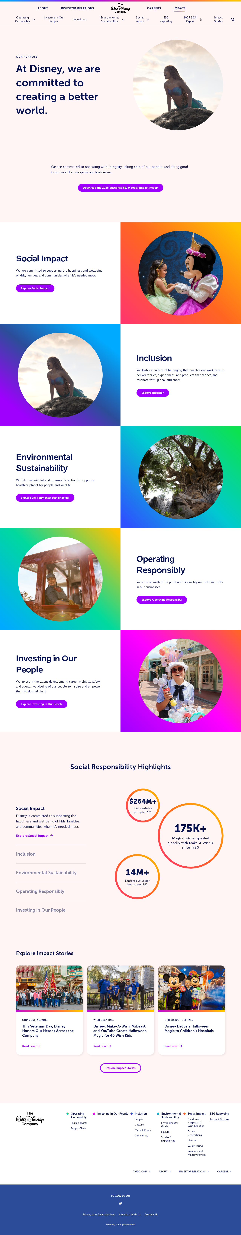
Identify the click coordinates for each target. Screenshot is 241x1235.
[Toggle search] (233, 19)
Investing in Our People (112, 1113)
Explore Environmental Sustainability (45, 497)
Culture (139, 1124)
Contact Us (151, 1214)
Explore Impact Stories (121, 1068)
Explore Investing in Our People (42, 704)
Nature (165, 1131)
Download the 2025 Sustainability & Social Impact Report (120, 187)
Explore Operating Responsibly (161, 599)
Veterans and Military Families (197, 1153)
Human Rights (79, 1123)
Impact (179, 8)
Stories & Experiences (168, 1139)
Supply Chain (78, 1128)
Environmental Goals (169, 1124)
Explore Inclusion (152, 392)
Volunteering (195, 1146)
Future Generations (195, 1133)
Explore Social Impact (35, 288)
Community (141, 1135)
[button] (51, 809)
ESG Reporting (219, 1113)
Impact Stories (219, 1119)
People (139, 1119)
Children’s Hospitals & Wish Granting (196, 1123)
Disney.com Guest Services (99, 1214)
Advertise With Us (130, 1214)
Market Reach (143, 1130)
